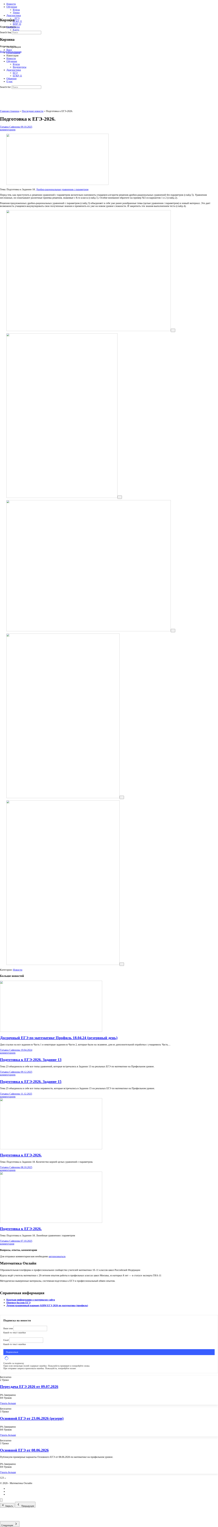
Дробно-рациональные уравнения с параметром (62, 189)
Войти (3, 51)
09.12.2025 (26, 1072)
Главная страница (9, 111)
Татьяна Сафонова (10, 126)
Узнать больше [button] (8, 1403)
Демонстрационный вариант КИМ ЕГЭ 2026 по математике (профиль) (47, 1305)
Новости (17, 969)
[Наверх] (1, 1500)
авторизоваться (57, 1256)
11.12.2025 (26, 1093)
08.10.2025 (26, 1167)
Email (6, 1340)
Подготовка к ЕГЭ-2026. (21, 1155)
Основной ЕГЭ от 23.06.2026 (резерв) (32, 1418)
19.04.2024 (26, 1050)
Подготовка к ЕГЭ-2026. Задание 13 (30, 1060)
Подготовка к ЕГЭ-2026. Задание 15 (30, 1081)
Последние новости (32, 111)
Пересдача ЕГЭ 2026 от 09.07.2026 (29, 1386)
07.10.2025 (26, 1241)
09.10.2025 (26, 126)
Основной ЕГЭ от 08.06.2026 (24, 1450)
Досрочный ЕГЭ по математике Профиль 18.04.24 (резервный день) (58, 1038)
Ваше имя (8, 1328)
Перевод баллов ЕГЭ (18, 1302)
